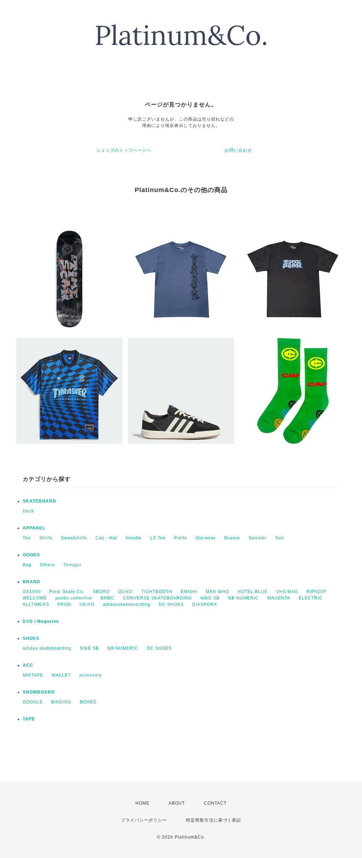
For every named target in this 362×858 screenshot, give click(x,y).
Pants (180, 537)
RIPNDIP (316, 591)
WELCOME (35, 598)
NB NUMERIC (243, 598)
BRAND (31, 581)
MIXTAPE (33, 675)
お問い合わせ (238, 150)
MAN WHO (217, 591)
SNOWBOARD (39, 692)
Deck (28, 511)
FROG (64, 604)
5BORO (101, 591)
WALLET (61, 675)
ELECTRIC (311, 598)
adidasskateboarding (126, 604)
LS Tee (158, 537)
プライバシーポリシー (144, 820)
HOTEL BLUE (253, 591)
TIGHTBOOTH (156, 591)
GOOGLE (33, 702)
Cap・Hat (106, 537)
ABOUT (177, 803)
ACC (28, 665)
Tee (27, 537)
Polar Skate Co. (66, 591)
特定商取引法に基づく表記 (213, 820)
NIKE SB (210, 598)
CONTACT (215, 803)
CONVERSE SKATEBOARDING (157, 598)
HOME (142, 803)
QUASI (125, 591)
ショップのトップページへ (123, 150)
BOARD (88, 702)
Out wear (205, 537)
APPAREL (34, 528)
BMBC (108, 598)
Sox (279, 537)
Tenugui (72, 564)
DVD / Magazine (41, 621)
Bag (27, 564)
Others (47, 564)
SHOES (31, 638)
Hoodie (133, 537)
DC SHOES (171, 604)
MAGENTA (278, 598)
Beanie (232, 537)
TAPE (29, 719)
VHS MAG (287, 591)
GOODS (31, 554)
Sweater (258, 537)
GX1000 (32, 591)
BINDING (61, 702)
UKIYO (87, 604)
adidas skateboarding (47, 648)
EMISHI (189, 591)
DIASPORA (204, 604)
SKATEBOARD (39, 501)
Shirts (45, 537)
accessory (90, 675)
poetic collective (74, 598)
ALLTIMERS (36, 604)
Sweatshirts (74, 537)
